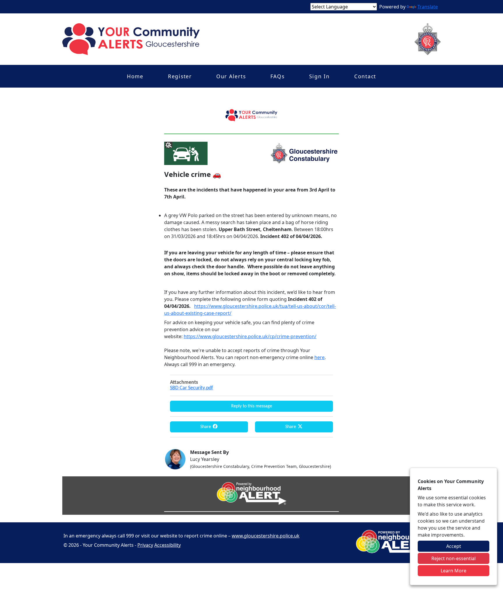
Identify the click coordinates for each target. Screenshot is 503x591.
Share (206, 427)
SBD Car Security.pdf (191, 388)
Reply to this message (251, 406)
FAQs (277, 76)
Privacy (145, 545)
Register (180, 76)
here (319, 357)
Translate (427, 6)
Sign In (319, 76)
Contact (365, 76)
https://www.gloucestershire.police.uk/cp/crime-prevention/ (250, 336)
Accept (453, 546)
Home (135, 76)
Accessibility (167, 545)
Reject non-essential (453, 558)
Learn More (453, 570)
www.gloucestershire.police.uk (266, 536)
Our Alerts (231, 76)
